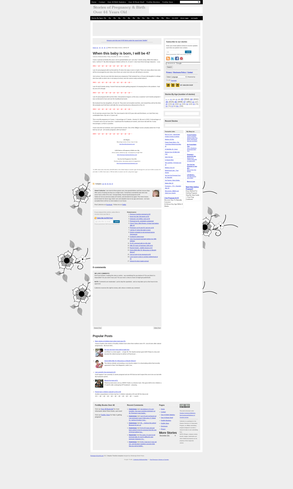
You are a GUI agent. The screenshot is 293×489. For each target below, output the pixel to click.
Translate (174, 80)
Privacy (163, 429)
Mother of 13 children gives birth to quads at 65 (192, 159)
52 (187, 104)
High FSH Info (169, 157)
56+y (168, 18)
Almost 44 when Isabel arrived (139, 261)
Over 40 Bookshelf (107, 409)
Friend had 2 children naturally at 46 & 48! (108, 392)
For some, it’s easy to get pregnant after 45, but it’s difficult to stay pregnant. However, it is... (142, 437)
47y (124, 18)
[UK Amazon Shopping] (177, 85)
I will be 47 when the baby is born (140, 230)
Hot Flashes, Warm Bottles (172, 180)
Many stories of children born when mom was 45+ (110, 341)
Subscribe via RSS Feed (105, 218)
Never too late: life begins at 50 (139, 216)
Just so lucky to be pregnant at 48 (140, 254)
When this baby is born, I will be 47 (121, 53)
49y (134, 18)
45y (114, 18)
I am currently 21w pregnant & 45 (105, 372)
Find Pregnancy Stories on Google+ (159, 459)
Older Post (157, 328)
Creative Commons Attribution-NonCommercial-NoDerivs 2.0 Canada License (188, 415)
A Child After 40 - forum (171, 149)
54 (166, 106)
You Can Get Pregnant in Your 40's (192, 166)
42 (176, 99)
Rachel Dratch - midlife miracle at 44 (141, 248)
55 (172, 106)
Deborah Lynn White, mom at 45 (140, 219)
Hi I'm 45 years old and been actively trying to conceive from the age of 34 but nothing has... (142, 430)
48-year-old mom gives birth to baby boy (116, 349)
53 (194, 104)
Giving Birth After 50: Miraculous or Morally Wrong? (120, 361)
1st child (175, 18)
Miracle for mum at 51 (111, 380)
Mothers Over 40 (169, 167)
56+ (177, 106)
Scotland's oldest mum (137, 236)
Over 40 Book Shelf (136, 2)
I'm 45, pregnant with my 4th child (140, 243)
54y (158, 18)
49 (166, 104)
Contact (102, 2)
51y (143, 18)
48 (193, 102)
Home (93, 2)
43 (99, 47)
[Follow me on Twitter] (172, 58)
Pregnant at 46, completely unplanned (142, 221)
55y (162, 18)
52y (148, 18)
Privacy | (169, 72)
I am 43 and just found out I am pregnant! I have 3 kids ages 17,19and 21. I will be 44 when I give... (142, 418)
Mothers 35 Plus (169, 139)
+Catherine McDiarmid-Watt (140, 459)
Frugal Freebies (191, 134)
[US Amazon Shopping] (168, 85)
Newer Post (97, 328)
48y (129, 18)
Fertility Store (167, 2)
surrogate (194, 18)
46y (119, 18)
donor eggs (184, 18)
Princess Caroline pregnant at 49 (140, 214)
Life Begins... (191, 175)
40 (166, 99)
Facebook (109, 204)
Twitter (124, 204)
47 (107, 47)
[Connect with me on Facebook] (177, 58)
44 (102, 47)
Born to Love (191, 181)
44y (110, 18)
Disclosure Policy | (180, 72)
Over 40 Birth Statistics (116, 2)
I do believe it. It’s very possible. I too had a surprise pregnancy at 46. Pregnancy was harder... (142, 411)
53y (153, 18)
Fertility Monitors (153, 2)
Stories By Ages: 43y (98, 18)
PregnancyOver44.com (96, 455)
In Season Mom (169, 160)
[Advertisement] (176, 10)
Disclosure (164, 426)
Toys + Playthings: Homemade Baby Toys (192, 149)
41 (171, 99)
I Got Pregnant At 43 (171, 198)
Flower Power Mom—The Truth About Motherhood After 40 (173, 144)
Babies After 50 (169, 183)
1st (97, 47)
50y (138, 18)
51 (180, 104)
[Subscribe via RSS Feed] (168, 58)
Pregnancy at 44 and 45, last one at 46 (142, 228)
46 (104, 47)
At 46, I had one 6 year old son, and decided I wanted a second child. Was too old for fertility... (143, 444)
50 (173, 104)
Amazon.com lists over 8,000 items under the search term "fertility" (127, 40)
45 (167, 102)
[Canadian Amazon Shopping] (173, 85)
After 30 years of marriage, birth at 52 (141, 245)
